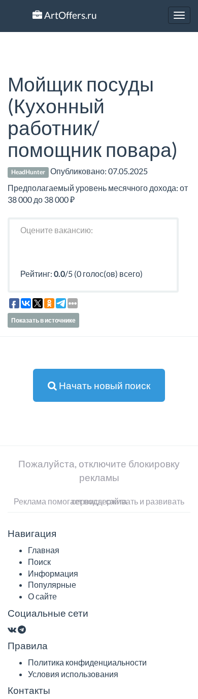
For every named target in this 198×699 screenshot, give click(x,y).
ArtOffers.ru (69, 15)
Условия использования (73, 674)
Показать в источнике (43, 320)
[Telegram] (22, 629)
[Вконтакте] (12, 629)
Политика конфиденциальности (87, 662)
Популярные (52, 584)
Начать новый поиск (103, 385)
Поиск (39, 561)
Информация (53, 573)
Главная (43, 550)
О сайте (42, 596)
